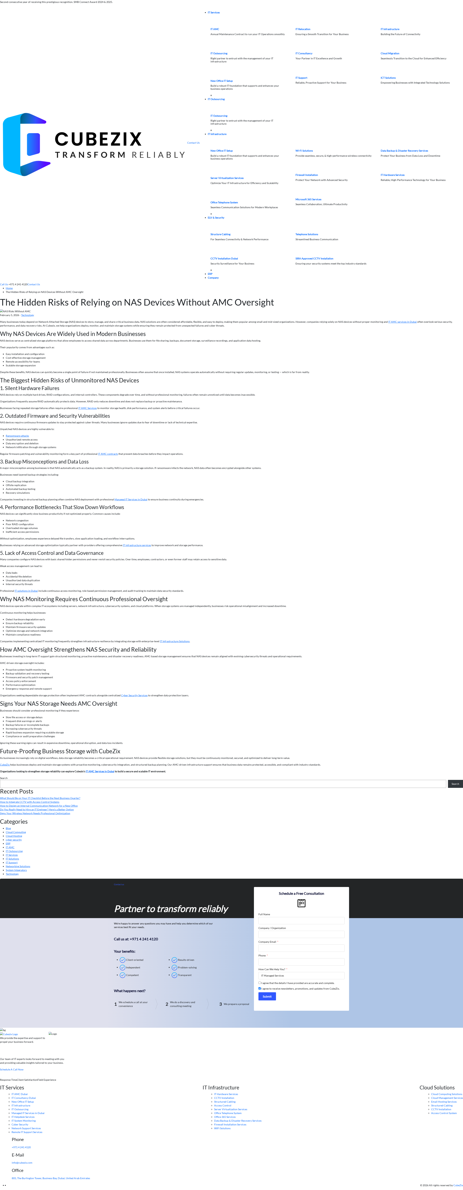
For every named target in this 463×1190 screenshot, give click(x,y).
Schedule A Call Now (12, 1069)
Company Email (267, 941)
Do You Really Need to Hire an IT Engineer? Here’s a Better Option (37, 809)
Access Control (222, 1105)
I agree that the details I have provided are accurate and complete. (297, 982)
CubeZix (5, 764)
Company (213, 277)
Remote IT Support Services (27, 1132)
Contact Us (193, 142)
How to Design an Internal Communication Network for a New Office (39, 805)
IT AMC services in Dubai (402, 321)
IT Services (214, 12)
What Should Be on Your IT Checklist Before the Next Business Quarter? (40, 798)
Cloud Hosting (14, 835)
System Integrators (16, 870)
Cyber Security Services (134, 695)
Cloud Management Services (447, 1097)
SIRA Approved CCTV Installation (314, 258)
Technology (27, 315)
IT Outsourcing (219, 53)
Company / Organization (272, 927)
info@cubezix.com (22, 1162)
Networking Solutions (18, 866)
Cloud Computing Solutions (446, 1094)
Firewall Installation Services (230, 1124)
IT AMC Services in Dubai (100, 771)
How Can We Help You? (272, 969)
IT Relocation (303, 29)
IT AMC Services (87, 408)
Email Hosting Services (444, 1101)
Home (9, 288)
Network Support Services (26, 1128)
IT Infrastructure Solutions (175, 641)
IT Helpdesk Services (23, 1116)
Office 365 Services (225, 1116)
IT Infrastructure (390, 29)
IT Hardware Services (393, 174)
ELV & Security (216, 217)
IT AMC (215, 29)
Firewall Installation (307, 174)
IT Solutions (12, 858)
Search (4, 778)
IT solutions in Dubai (26, 590)
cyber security (14, 839)
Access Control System (444, 1113)
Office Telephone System (224, 202)
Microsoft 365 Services (308, 199)
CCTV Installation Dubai (224, 258)
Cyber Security (20, 1124)
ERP (210, 273)
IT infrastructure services (137, 545)
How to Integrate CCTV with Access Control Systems (29, 801)
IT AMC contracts (108, 453)
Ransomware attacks (17, 435)
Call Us (4, 284)
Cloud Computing (16, 832)
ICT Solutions (388, 77)
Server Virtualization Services (227, 177)
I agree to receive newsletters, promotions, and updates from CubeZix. (300, 988)
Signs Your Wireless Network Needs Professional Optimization (35, 813)
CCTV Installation (224, 1097)
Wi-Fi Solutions (304, 150)
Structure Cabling (220, 234)
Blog (8, 828)
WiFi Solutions (222, 1128)
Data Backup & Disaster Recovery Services (404, 150)
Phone (262, 955)
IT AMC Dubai (20, 1094)
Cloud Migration (390, 53)
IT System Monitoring (24, 1120)
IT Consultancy (304, 53)
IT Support (301, 77)
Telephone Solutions (307, 234)
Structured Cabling (224, 1101)
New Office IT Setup (222, 80)
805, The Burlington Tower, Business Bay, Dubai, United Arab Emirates (51, 1178)
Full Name (264, 914)
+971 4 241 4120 (21, 1147)
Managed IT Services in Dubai (130, 499)
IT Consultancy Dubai (24, 1097)
